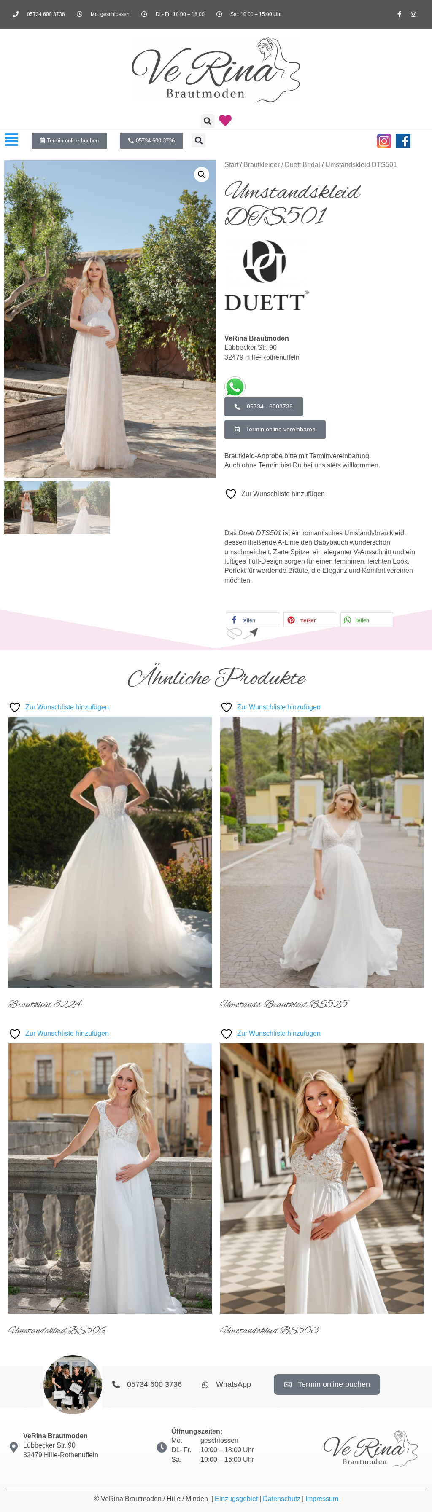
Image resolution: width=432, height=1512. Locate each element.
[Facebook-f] (399, 14)
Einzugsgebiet (236, 1498)
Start (231, 164)
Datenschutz (281, 1498)
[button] (208, 121)
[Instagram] (413, 14)
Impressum (321, 1498)
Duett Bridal (302, 164)
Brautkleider (261, 164)
